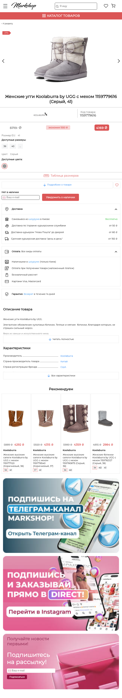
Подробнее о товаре (59, 184)
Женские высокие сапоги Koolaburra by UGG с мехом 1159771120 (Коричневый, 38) (15, 460)
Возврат (28, 294)
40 (12, 146)
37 (35, 470)
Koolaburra (67, 356)
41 (11, 470)
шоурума (34, 219)
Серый (5, 166)
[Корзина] (113, 6)
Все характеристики (63, 375)
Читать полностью (63, 339)
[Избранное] (106, 6)
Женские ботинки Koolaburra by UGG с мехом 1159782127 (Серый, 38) (104, 459)
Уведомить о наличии (60, 197)
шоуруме (33, 261)
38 (4, 146)
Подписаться (17, 677)
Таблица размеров (65, 175)
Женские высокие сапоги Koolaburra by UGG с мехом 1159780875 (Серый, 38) (75, 460)
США (63, 367)
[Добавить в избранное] (116, 185)
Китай (64, 361)
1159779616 (88, 115)
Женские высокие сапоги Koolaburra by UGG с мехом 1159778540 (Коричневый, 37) (45, 460)
